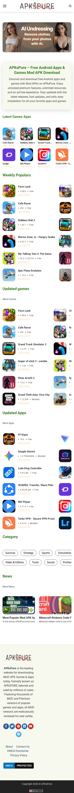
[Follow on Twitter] (12, 726)
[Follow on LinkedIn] (24, 726)
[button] (5, 6)
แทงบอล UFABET (37, 774)
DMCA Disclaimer (18, 751)
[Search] (70, 6)
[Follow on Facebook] (6, 726)
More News (9, 586)
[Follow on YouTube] (31, 726)
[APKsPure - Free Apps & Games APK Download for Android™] (37, 6)
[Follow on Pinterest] (18, 726)
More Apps (8, 423)
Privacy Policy (18, 755)
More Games (9, 299)
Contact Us (22, 746)
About (9, 746)
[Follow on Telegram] (19, 734)
